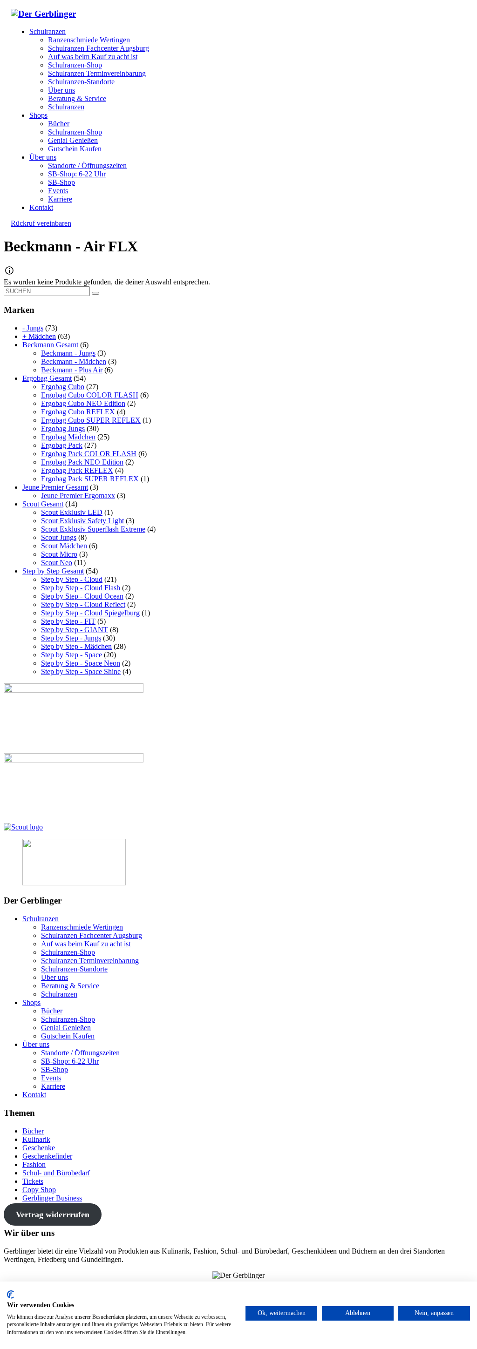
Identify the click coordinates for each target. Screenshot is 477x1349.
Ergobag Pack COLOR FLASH (88, 454)
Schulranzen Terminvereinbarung (90, 961)
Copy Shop (39, 1190)
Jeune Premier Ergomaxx (78, 495)
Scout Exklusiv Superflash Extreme (93, 529)
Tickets (32, 1181)
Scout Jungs (58, 537)
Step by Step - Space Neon (80, 663)
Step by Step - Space (71, 655)
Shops (31, 1002)
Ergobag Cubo (62, 387)
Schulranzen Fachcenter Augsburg (91, 935)
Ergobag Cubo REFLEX (78, 412)
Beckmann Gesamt (50, 345)
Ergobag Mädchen (68, 437)
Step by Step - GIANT (74, 630)
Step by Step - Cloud (71, 579)
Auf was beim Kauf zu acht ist (85, 944)
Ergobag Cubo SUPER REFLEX (91, 420)
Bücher (51, 1011)
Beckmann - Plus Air (71, 370)
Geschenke (38, 1148)
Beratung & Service (70, 986)
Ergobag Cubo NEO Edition (83, 403)
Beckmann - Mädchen (73, 361)
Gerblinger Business (52, 1198)
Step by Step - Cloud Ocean (82, 596)
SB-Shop (54, 1069)
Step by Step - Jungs (71, 638)
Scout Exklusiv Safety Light (82, 521)
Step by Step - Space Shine (81, 671)
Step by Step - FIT (68, 621)
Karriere (53, 1086)
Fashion (34, 1164)
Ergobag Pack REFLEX (77, 470)
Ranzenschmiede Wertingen (82, 927)
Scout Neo (56, 563)
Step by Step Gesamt (53, 571)
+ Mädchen (39, 336)
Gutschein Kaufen (68, 1036)
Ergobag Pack (61, 445)
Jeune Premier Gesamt (55, 487)
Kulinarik (36, 1139)
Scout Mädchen (64, 546)
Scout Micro (59, 554)
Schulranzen (40, 919)
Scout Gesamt (42, 504)
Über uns (54, 977)
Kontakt (34, 1095)
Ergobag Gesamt (47, 378)
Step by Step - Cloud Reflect (83, 604)
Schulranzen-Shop (68, 952)
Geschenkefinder (47, 1156)
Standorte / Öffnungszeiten (80, 1053)
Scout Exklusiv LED (71, 512)
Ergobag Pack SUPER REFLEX (90, 479)
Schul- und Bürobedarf (56, 1173)
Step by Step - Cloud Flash (80, 588)
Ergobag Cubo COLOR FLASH (89, 395)
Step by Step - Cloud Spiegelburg (90, 613)
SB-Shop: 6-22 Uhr (70, 1061)
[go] (95, 293)
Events (51, 1078)
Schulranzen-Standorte (74, 969)
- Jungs (32, 328)
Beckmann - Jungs (68, 353)
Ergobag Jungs (63, 428)
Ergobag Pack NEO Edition (82, 462)
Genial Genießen (66, 1028)
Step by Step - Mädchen (76, 646)
